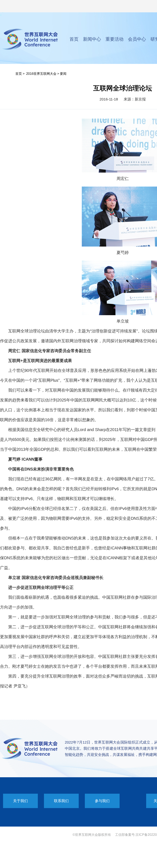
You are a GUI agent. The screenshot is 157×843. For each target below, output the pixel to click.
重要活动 (114, 39)
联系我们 (61, 801)
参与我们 (102, 801)
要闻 (63, 73)
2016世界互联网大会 (41, 73)
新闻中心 (92, 39)
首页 (74, 39)
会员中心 (137, 39)
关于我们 (20, 801)
